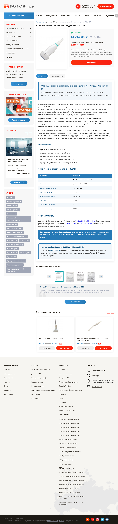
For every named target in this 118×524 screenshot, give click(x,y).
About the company (66, 406)
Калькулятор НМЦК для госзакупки (71, 480)
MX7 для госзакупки (66, 460)
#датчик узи (11, 214)
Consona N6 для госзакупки (69, 423)
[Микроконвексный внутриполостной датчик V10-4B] (94, 326)
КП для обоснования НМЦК (69, 419)
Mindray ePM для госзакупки (69, 488)
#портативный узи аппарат (17, 236)
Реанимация (10, 53)
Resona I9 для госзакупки (68, 440)
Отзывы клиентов (65, 374)
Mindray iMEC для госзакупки (69, 492)
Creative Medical (11, 71)
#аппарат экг (12, 206)
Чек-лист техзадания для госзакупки (72, 476)
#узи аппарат (24, 240)
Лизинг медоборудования (68, 382)
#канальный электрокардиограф (14, 219)
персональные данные (55, 521)
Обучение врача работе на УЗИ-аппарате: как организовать (18, 161)
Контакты (97, 16)
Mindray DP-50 (80, 221)
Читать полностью (23, 173)
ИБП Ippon (9, 57)
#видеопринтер (13, 210)
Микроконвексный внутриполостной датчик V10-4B (92, 339)
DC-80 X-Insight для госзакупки (70, 452)
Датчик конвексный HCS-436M (51, 338)
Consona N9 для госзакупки (69, 435)
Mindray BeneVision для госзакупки (71, 484)
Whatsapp (95, 376)
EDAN (21, 74)
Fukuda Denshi (11, 78)
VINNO (21, 78)
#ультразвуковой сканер (16, 261)
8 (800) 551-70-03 (55, 250)
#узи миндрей (25, 253)
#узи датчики (12, 253)
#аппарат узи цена (14, 202)
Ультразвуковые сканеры (15, 28)
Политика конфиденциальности (70, 390)
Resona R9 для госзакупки (68, 444)
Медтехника (110, 16)
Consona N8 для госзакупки (69, 431)
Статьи (87, 16)
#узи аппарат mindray (15, 245)
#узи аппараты (12, 249)
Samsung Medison (12, 74)
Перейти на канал (19, 120)
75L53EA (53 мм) (86, 224)
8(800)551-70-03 (98, 370)
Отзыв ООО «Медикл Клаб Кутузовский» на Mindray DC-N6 (62, 287)
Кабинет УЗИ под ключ (67, 410)
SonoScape (22, 71)
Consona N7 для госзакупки (69, 427)
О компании (63, 370)
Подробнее (47, 348)
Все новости (19, 182)
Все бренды (18, 84)
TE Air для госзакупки (66, 468)
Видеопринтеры (12, 41)
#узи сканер (11, 257)
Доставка (62, 402)
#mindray (10, 198)
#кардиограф (12, 224)
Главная (39, 16)
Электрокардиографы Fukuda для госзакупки (71, 504)
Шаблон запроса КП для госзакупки (72, 472)
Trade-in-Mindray (65, 386)
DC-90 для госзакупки (66, 456)
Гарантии (62, 394)
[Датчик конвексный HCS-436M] (55, 326)
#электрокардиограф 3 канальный (15, 270)
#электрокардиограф (14, 265)
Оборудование (51, 16)
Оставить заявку (106, 6)
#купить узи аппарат (14, 228)
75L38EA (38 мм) (71, 224)
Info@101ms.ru (97, 387)
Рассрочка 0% (64, 378)
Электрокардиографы (13, 37)
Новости (78, 16)
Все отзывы (75, 302)
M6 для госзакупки (65, 464)
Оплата (61, 398)
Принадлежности (12, 45)
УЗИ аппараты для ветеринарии (17, 49)
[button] (26, 134)
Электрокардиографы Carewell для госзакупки (71, 498)
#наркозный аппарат (14, 232)
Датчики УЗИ (10, 32)
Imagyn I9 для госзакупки (68, 448)
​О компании (66, 16)
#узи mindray (12, 240)
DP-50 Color (91, 221)
